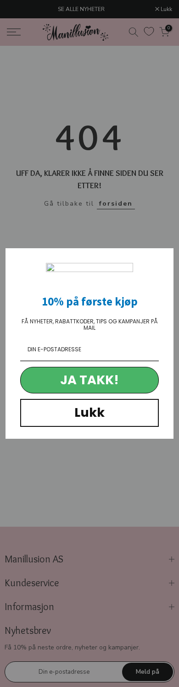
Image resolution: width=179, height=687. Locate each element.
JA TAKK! (89, 379)
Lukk (89, 412)
